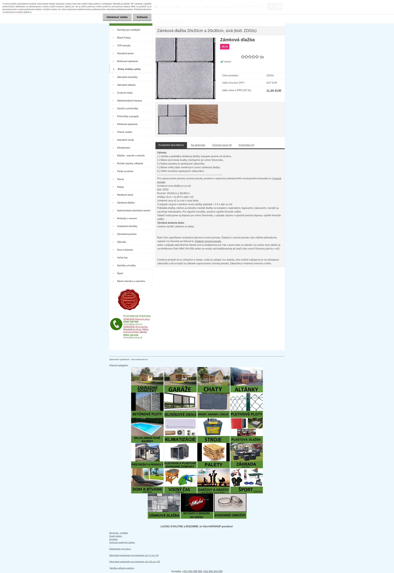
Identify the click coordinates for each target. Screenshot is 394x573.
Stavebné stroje (125, 140)
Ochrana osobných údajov (122, 542)
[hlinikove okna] (180, 394)
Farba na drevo (125, 171)
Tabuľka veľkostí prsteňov (121, 568)
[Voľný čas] (180, 469)
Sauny (120, 179)
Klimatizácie (123, 147)
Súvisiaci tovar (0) (222, 145)
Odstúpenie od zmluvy (120, 549)
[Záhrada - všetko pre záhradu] (246, 444)
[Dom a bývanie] (147, 469)
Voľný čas (122, 257)
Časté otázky (115, 536)
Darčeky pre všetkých (128, 29)
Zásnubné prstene (127, 234)
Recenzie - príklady (118, 533)
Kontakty (113, 539)
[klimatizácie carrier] (180, 419)
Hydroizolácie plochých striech (133, 210)
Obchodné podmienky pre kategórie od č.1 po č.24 (134, 555)
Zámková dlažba (126, 202)
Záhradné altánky (126, 85)
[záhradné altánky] (246, 368)
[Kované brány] (213, 394)
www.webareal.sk (139, 359)
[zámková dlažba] (164, 495)
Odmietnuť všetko (117, 17)
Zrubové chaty (125, 92)
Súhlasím (142, 17)
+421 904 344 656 (213, 571)
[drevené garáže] (180, 368)
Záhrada (121, 242)
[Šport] (246, 469)
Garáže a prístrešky (127, 108)
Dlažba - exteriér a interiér (131, 155)
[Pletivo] (246, 394)
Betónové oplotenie (127, 61)
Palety (120, 187)
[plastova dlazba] (246, 419)
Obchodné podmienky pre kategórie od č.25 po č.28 (134, 561)
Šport (120, 273)
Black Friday (124, 37)
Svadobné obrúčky (127, 226)
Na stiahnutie (198, 145)
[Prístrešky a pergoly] (147, 444)
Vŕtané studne (124, 132)
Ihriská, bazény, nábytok (130, 163)
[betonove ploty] (147, 394)
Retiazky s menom (127, 218)
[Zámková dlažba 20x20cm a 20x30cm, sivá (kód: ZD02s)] (185, 39)
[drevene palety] (213, 444)
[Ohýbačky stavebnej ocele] (213, 419)
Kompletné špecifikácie (171, 145)
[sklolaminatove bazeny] (147, 419)
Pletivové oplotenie (127, 124)
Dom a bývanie (125, 249)
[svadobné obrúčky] (230, 495)
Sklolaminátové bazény (129, 100)
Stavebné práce (125, 53)
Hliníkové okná (125, 194)
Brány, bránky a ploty (129, 69)
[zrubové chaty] (213, 368)
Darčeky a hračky (126, 265)
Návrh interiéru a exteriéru (131, 281)
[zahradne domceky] (147, 368)
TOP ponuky (124, 45)
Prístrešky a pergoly (128, 116)
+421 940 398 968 (192, 571)
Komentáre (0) (246, 145)
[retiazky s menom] (197, 495)
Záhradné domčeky (127, 77)
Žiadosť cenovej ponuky (208, 241)
